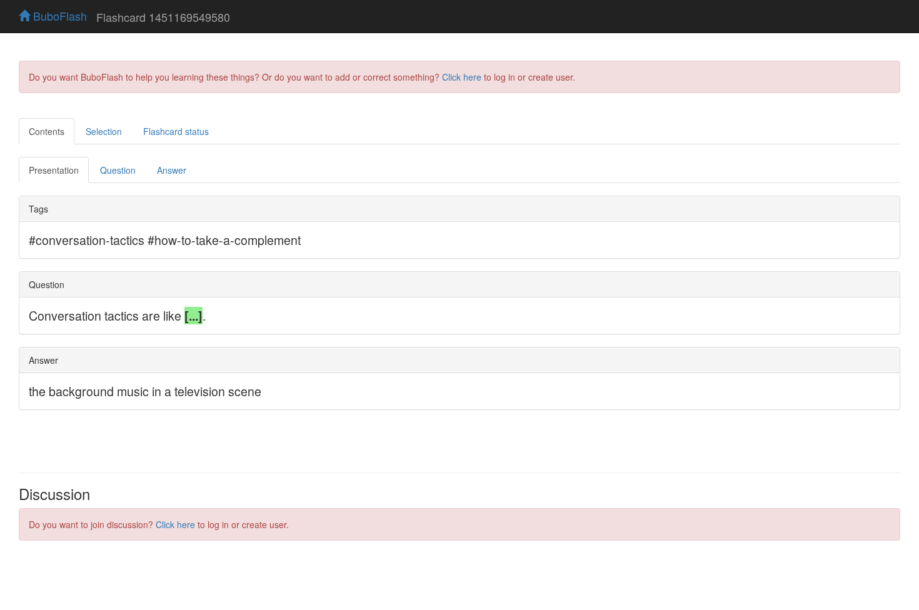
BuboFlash (58, 16)
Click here (461, 77)
